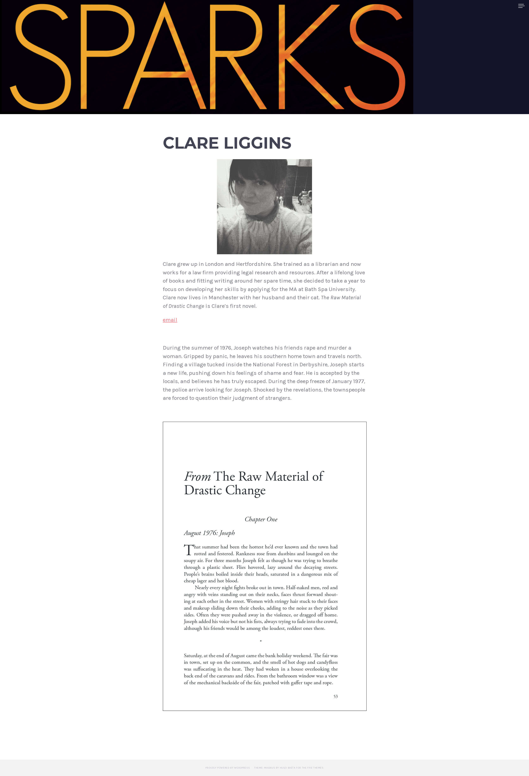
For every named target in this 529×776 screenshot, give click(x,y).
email (170, 319)
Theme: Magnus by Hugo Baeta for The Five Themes (288, 767)
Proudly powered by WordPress (227, 767)
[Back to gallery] (264, 206)
